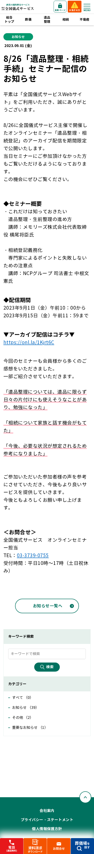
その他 (22, 717)
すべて (22, 697)
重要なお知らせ (30, 727)
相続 (66, 19)
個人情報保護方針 (47, 829)
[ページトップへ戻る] (85, 797)
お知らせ (25, 707)
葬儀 (28, 19)
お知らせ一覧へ (48, 605)
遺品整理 (47, 19)
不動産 (84, 19)
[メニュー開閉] (87, 6)
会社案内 (47, 810)
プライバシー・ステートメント (47, 819)
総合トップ (9, 19)
